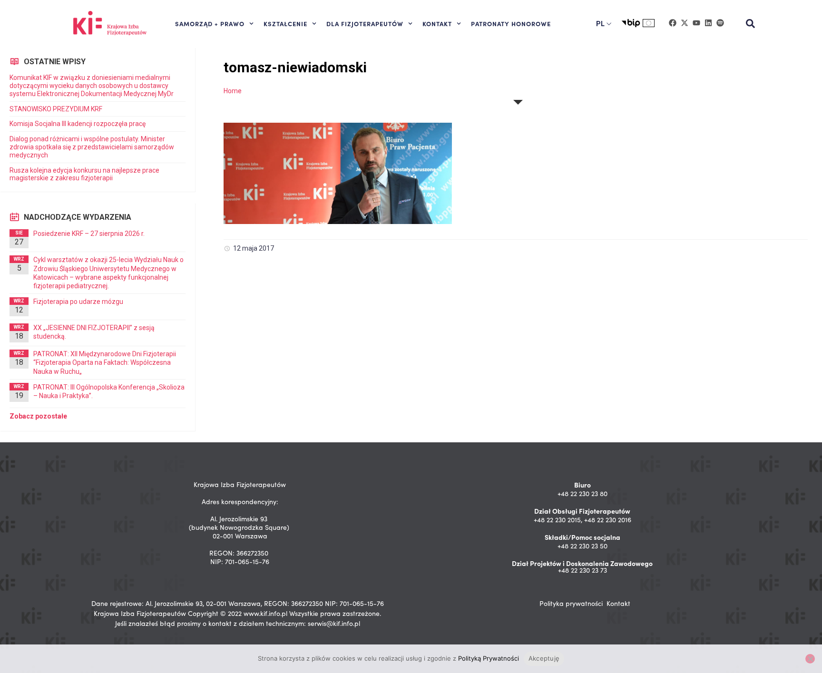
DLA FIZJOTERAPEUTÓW (364, 23)
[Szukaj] (751, 24)
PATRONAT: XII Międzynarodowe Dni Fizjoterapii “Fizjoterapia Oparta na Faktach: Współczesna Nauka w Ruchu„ (104, 362)
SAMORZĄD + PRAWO (210, 23)
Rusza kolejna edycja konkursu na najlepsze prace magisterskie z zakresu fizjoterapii (84, 174)
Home (233, 91)
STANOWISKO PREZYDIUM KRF (56, 109)
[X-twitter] (684, 23)
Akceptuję (543, 658)
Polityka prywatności (571, 603)
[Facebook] (672, 23)
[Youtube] (696, 23)
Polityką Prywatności (488, 658)
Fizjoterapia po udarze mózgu (78, 301)
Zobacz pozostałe (38, 416)
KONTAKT (437, 23)
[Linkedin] (708, 23)
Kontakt (618, 603)
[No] (810, 658)
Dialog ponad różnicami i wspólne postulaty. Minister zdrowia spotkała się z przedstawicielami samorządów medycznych (92, 147)
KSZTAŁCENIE (285, 23)
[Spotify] (720, 23)
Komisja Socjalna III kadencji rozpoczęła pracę (78, 123)
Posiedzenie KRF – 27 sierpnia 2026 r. (89, 233)
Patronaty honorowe (511, 23)
